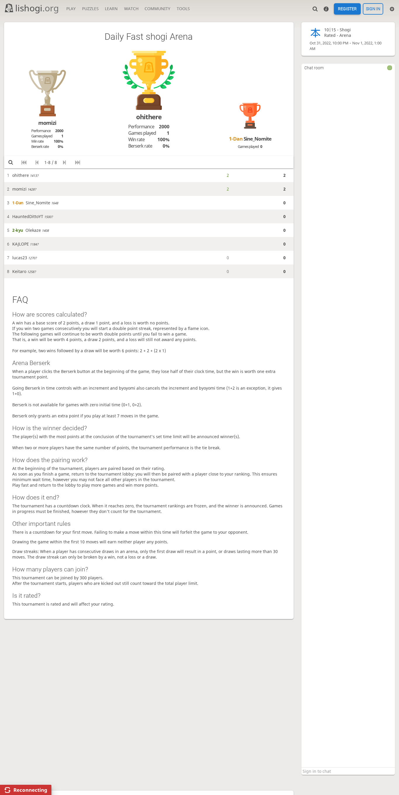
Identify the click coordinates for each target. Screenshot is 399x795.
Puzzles (90, 8)
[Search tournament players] (10, 162)
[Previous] (37, 162)
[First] (23, 162)
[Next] (64, 162)
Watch (131, 8)
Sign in (373, 9)
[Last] (77, 162)
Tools (183, 8)
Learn (111, 8)
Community (157, 8)
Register (347, 9)
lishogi (37, 8)
